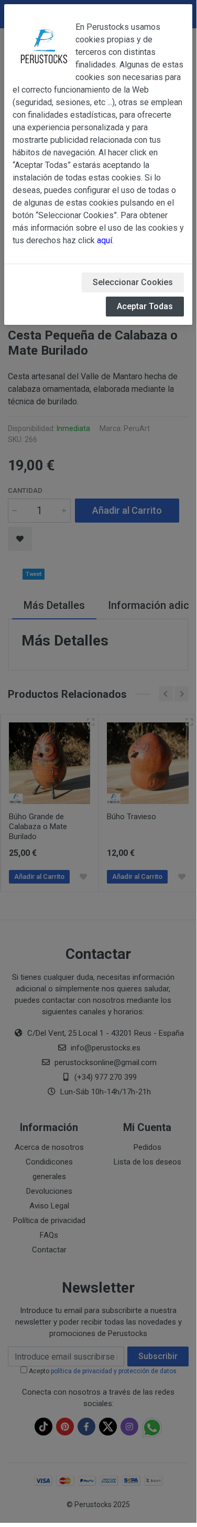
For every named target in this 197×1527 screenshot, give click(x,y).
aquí (104, 240)
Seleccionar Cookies (133, 282)
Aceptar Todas (145, 306)
